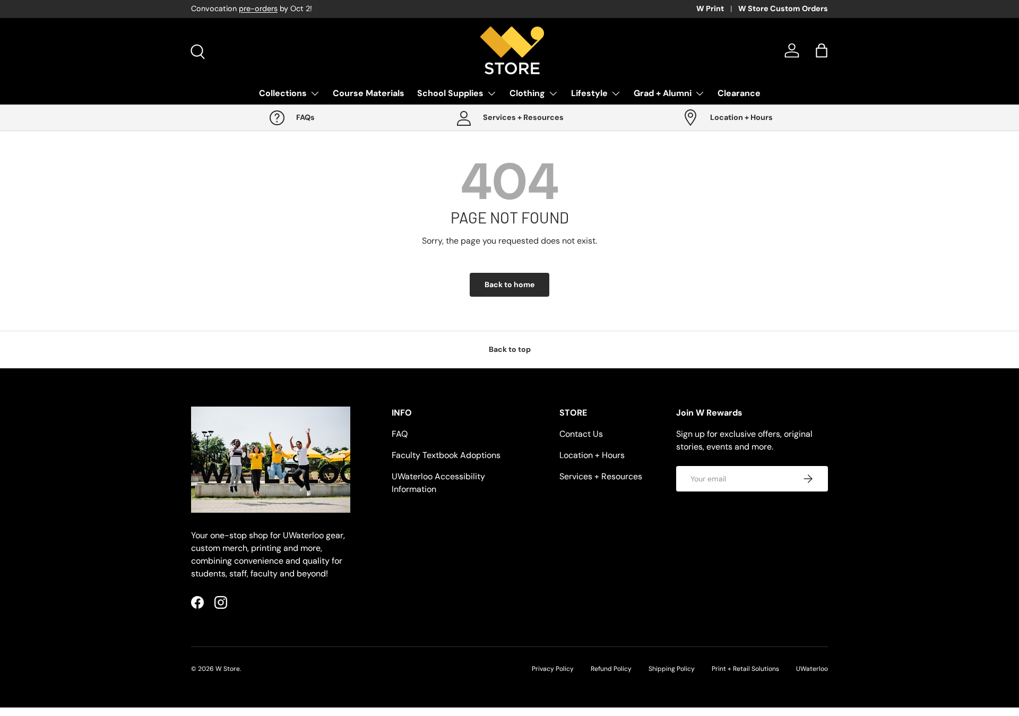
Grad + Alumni (663, 93)
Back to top (510, 349)
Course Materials (368, 93)
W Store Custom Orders (783, 8)
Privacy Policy (553, 669)
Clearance (739, 93)
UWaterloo (812, 669)
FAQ (400, 433)
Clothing (527, 93)
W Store (227, 669)
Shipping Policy (672, 669)
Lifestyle (589, 93)
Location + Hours (592, 455)
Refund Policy (611, 669)
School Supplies (450, 93)
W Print (710, 8)
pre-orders (258, 8)
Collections (283, 93)
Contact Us (581, 433)
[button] (821, 50)
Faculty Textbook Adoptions (446, 455)
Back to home (509, 284)
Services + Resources (600, 476)
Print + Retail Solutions (745, 669)
